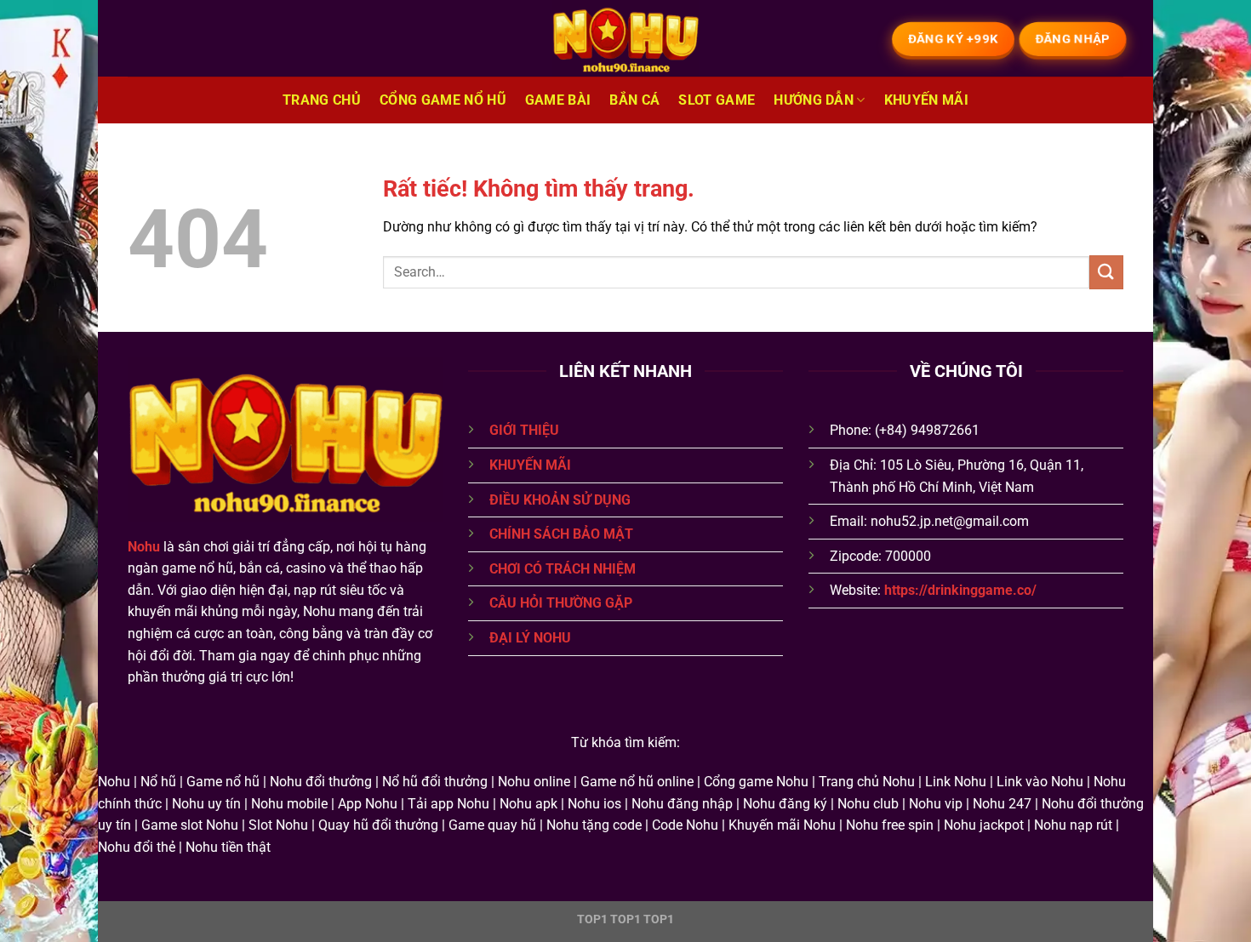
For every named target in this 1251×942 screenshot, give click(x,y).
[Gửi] (1106, 271)
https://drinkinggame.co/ (960, 590)
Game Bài (558, 100)
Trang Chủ (322, 100)
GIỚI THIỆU (524, 430)
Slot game (716, 100)
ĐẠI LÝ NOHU (530, 638)
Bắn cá (634, 100)
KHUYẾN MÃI (530, 465)
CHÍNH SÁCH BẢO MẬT (561, 534)
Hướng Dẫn (814, 100)
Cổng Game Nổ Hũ (443, 100)
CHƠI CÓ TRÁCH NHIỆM (562, 569)
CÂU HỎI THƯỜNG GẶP (560, 603)
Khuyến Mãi (926, 100)
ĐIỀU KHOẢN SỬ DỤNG (560, 500)
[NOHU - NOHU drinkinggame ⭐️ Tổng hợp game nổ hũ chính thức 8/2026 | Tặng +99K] (625, 38)
